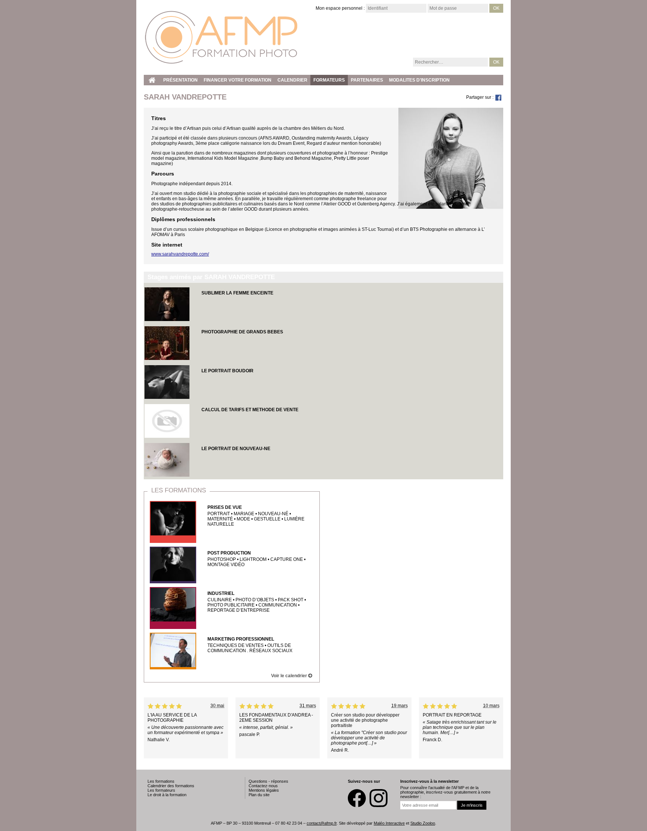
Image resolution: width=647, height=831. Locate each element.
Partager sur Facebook (498, 98)
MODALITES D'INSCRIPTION (419, 80)
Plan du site (259, 794)
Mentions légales (264, 790)
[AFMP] (222, 37)
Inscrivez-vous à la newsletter (429, 781)
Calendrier (292, 80)
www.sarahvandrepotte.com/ (180, 254)
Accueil (152, 80)
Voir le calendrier (289, 675)
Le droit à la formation (167, 794)
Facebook (357, 798)
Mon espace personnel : (340, 8)
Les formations (178, 490)
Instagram (379, 798)
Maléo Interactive (389, 823)
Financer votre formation (237, 80)
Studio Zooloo (422, 823)
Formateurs (329, 80)
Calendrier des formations (171, 785)
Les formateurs (161, 790)
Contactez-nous (263, 785)
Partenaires (367, 80)
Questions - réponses (268, 781)
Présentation (180, 80)
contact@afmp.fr (322, 823)
